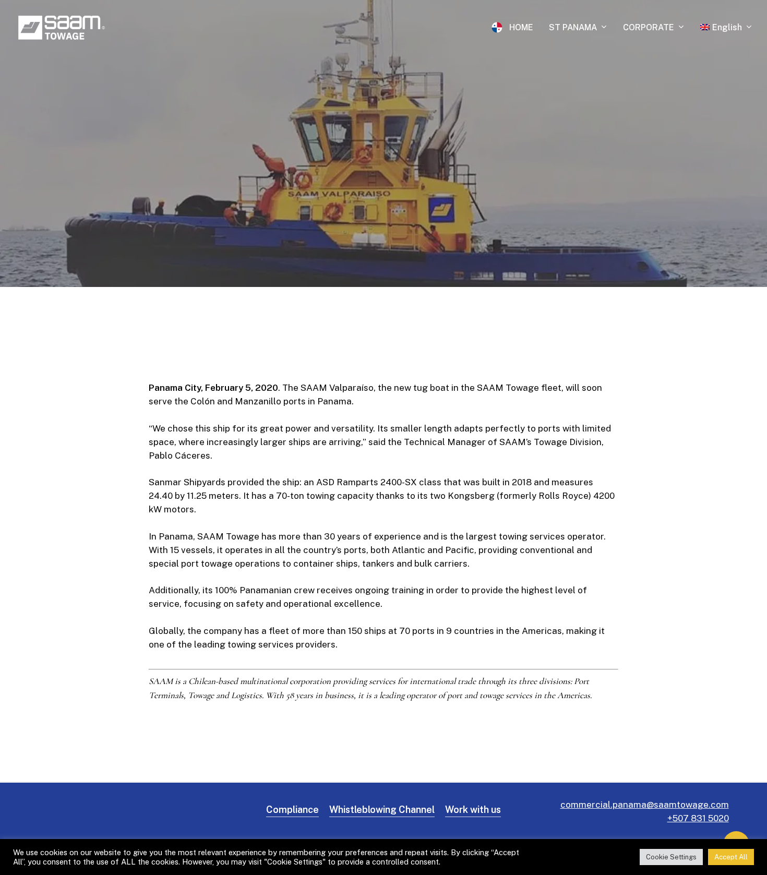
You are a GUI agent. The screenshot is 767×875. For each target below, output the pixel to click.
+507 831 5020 (698, 818)
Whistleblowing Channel (382, 809)
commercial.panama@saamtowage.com (644, 804)
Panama (383, 169)
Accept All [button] (731, 857)
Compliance (292, 809)
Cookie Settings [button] (671, 857)
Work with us (473, 809)
